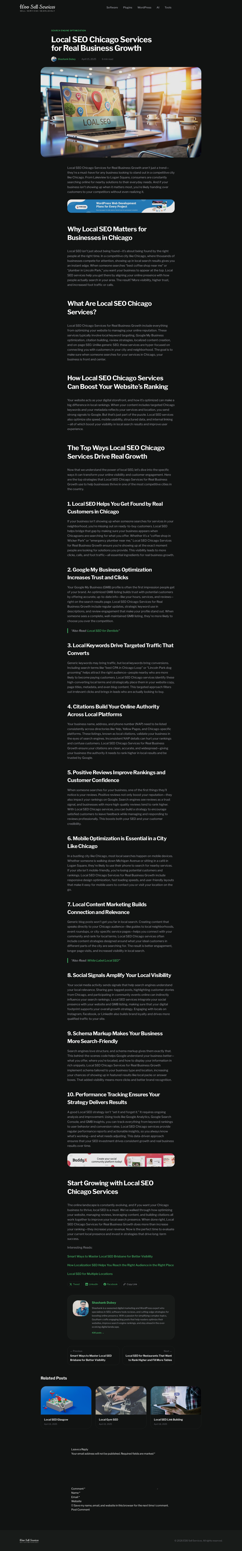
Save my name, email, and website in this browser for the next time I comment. (121, 1505)
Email (75, 1497)
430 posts (98, 1332)
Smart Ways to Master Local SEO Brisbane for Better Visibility (110, 1256)
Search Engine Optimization (68, 30)
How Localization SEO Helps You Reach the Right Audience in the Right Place (120, 1265)
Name (75, 1492)
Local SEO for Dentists (102, 630)
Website (76, 1501)
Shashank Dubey (67, 59)
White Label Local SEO (103, 960)
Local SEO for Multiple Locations (90, 1274)
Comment (78, 1488)
